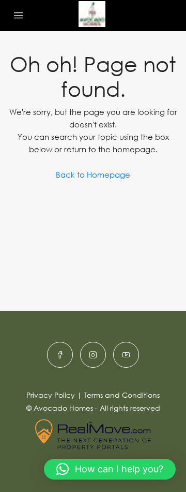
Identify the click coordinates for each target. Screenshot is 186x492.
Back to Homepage (93, 174)
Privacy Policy (50, 394)
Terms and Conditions (122, 394)
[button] (110, 469)
